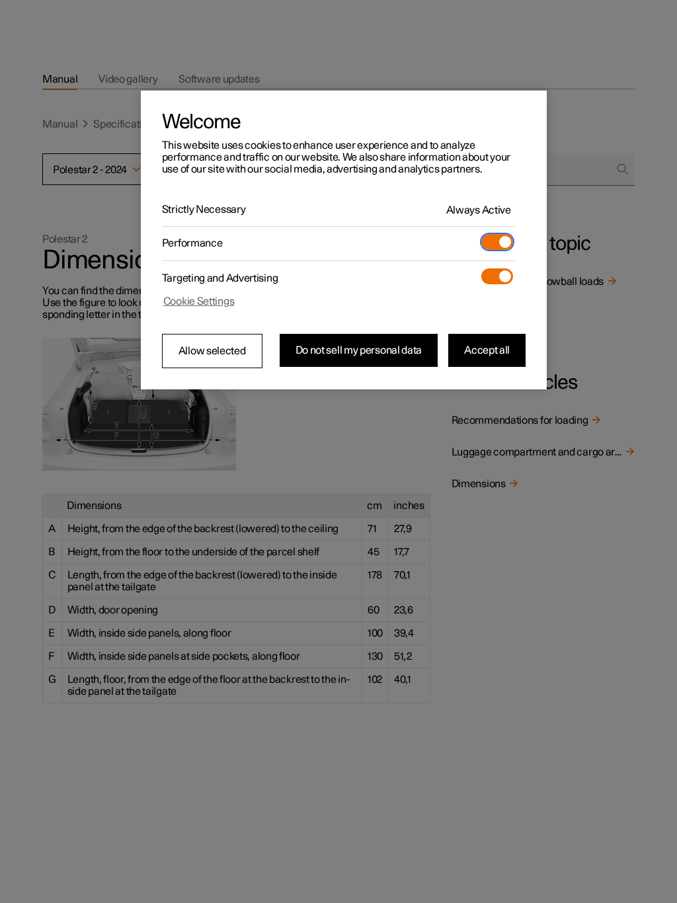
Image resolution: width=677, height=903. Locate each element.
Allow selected (212, 351)
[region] (344, 240)
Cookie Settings (199, 301)
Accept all (487, 350)
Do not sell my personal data (359, 350)
